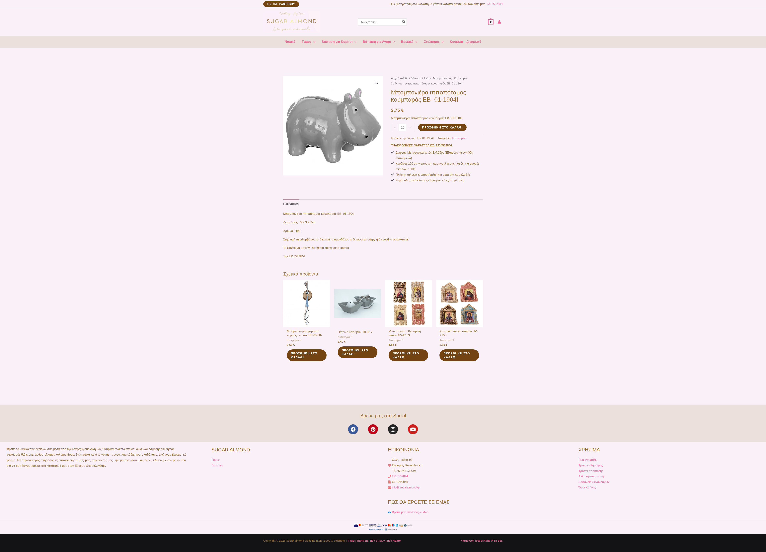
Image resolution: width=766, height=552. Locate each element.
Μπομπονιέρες (442, 78)
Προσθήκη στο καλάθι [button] (304, 355)
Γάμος (352, 540)
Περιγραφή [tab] (291, 203)
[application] (313, 41)
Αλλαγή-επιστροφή (591, 476)
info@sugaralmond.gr (406, 487)
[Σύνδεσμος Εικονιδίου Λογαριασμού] (499, 22)
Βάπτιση (416, 78)
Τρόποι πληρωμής (590, 465)
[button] (281, 4)
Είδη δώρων (377, 540)
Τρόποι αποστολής (590, 471)
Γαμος (215, 459)
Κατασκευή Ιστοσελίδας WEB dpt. (482, 540)
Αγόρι (427, 78)
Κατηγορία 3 (459, 138)
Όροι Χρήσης (587, 487)
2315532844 (494, 4)
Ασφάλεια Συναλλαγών (594, 481)
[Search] (404, 22)
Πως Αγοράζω (587, 459)
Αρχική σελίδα (399, 78)
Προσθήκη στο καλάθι (442, 127)
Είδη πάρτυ (393, 540)
